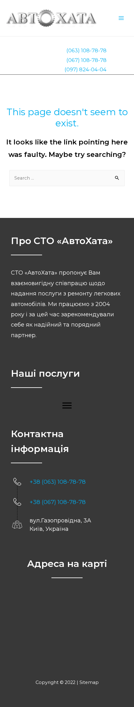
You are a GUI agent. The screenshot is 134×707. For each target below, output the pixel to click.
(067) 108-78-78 (86, 60)
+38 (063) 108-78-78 (58, 481)
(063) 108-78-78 (86, 50)
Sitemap (89, 682)
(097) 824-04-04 (86, 69)
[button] (67, 405)
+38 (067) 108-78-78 (58, 502)
